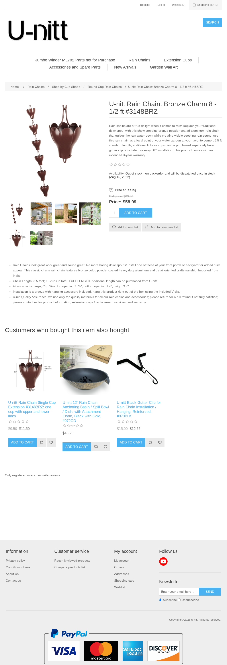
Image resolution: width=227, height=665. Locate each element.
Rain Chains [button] (139, 60)
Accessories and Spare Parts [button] (75, 67)
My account (122, 560)
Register (145, 4)
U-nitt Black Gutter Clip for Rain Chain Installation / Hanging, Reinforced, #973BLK (139, 409)
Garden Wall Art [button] (164, 67)
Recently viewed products (72, 560)
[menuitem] (75, 60)
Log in (161, 4)
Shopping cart (124, 580)
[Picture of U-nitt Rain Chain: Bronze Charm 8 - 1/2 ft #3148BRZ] (17, 213)
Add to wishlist (128, 227)
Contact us (13, 580)
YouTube (163, 561)
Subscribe (170, 600)
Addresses (121, 574)
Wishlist (119, 587)
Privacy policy (15, 560)
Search (212, 22)
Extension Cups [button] (178, 60)
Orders (119, 567)
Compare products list (69, 567)
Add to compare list (164, 227)
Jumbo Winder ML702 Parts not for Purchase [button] (75, 60)
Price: (115, 202)
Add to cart (135, 213)
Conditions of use (18, 567)
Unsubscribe (190, 600)
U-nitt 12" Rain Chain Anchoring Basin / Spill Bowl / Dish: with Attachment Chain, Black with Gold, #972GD (86, 411)
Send (210, 591)
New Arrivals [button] (125, 67)
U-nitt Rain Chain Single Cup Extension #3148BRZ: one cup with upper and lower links (32, 409)
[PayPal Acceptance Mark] (113, 663)
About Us (12, 574)
